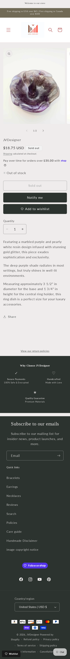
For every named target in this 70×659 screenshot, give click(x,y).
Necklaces (14, 496)
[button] (8, 29)
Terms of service (26, 645)
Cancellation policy (50, 651)
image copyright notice (23, 549)
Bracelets (13, 478)
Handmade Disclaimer (22, 540)
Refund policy (31, 639)
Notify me (35, 197)
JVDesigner (33, 634)
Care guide (14, 531)
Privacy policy (51, 639)
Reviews (12, 504)
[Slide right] (43, 130)
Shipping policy (48, 645)
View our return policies (35, 351)
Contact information (24, 651)
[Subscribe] (58, 456)
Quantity (8, 221)
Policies (12, 522)
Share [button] (12, 316)
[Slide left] (26, 130)
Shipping (7, 153)
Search (11, 514)
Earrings (12, 486)
